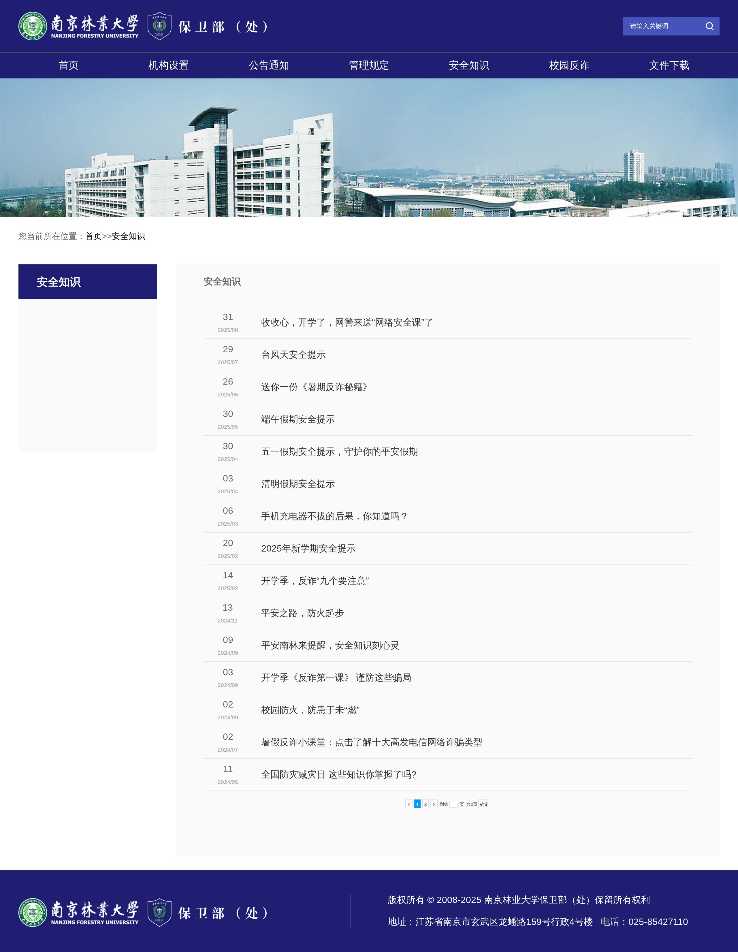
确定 (484, 804)
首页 (69, 65)
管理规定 (369, 65)
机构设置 (168, 65)
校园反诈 (569, 65)
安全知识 (469, 65)
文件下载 (669, 65)
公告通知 (269, 65)
